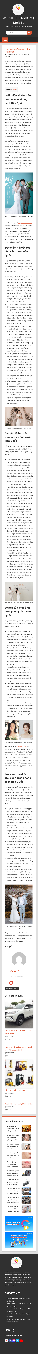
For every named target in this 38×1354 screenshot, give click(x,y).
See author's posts (17, 977)
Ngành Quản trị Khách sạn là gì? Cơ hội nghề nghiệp (13, 1128)
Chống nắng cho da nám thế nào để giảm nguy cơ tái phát (13, 1137)
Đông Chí (26, 55)
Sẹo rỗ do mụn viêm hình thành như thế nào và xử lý (13, 1155)
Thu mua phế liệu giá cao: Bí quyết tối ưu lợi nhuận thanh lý (13, 1191)
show (14, 89)
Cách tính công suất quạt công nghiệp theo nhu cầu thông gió (13, 1173)
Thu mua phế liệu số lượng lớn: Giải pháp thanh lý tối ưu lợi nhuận (13, 1200)
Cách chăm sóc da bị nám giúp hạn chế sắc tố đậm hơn (13, 1146)
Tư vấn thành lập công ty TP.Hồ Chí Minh (18, 1104)
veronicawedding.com (11, 988)
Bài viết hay (8, 57)
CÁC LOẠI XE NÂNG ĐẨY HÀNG (15, 1090)
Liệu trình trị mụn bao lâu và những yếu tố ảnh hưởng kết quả (12, 1209)
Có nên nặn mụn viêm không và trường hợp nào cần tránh (13, 1164)
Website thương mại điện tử (19, 20)
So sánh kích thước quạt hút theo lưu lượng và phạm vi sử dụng (13, 1182)
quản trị (8, 1056)
